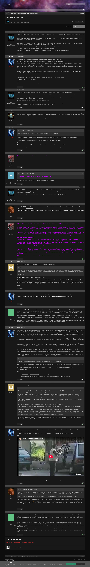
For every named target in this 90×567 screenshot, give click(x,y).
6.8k (11, 165)
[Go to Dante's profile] (11, 158)
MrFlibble (11, 110)
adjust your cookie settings (42, 564)
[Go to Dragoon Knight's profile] (7, 21)
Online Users (29, 9)
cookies (12, 564)
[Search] (84, 4)
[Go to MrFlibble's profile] (11, 115)
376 (11, 182)
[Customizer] (83, 10)
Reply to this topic (79, 26)
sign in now (32, 540)
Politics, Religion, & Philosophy (23, 22)
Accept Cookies (71, 564)
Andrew (11, 56)
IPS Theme (7, 559)
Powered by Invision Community (79, 559)
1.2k (11, 274)
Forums (8, 9)
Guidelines (45, 9)
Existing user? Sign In (72, 9)
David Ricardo (25, 374)
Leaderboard (53, 9)
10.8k (11, 139)
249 (11, 216)
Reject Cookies (81, 564)
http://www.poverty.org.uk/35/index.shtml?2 (26, 505)
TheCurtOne (11, 306)
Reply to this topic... (17, 547)
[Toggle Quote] (18, 130)
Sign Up (80, 9)
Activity (37, 9)
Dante (11, 152)
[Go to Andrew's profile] (11, 62)
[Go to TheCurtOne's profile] (11, 312)
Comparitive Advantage (34, 374)
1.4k (11, 44)
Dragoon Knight (14, 20)
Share (72, 21)
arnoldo (11, 203)
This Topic (79, 4)
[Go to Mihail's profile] (11, 267)
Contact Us (8, 560)
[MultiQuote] (18, 54)
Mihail (11, 261)
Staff (22, 9)
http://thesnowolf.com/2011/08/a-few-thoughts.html (33, 420)
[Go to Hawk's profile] (11, 175)
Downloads (15, 9)
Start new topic (68, 26)
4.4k (11, 122)
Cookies (12, 560)
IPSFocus (11, 559)
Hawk (11, 169)
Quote (21, 53)
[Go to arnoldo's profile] (11, 209)
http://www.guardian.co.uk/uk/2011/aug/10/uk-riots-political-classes (31, 277)
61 (11, 319)
